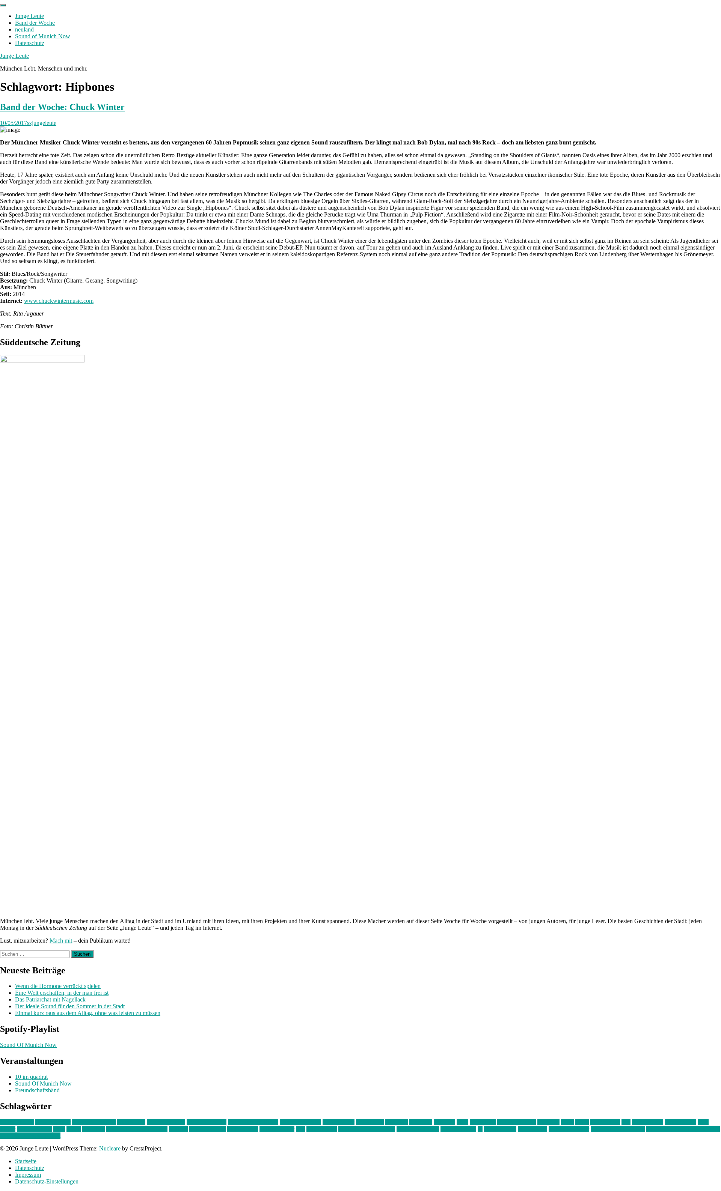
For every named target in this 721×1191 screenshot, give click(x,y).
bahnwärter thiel (166, 1122)
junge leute (483, 1122)
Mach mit (61, 940)
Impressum (28, 1174)
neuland (24, 29)
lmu (625, 1122)
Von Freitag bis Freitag (618, 1129)
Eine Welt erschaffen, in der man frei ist (62, 992)
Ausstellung (131, 1122)
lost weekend (647, 1122)
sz (480, 1129)
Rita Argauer (321, 1129)
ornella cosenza (207, 1129)
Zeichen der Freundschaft (30, 1135)
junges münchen (516, 1122)
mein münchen (34, 1129)
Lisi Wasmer (605, 1122)
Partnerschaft (242, 1129)
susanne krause (458, 1129)
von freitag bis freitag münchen (683, 1129)
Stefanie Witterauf (418, 1129)
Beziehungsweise (300, 1122)
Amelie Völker (53, 1122)
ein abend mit (338, 1122)
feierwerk (396, 1122)
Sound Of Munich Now (28, 1045)
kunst (567, 1122)
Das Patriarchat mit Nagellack (50, 999)
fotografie (420, 1122)
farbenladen (370, 1122)
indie (462, 1122)
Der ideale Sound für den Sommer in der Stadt (70, 1006)
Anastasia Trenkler (94, 1122)
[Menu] (3, 5)
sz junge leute (500, 1129)
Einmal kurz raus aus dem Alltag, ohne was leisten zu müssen (87, 1013)
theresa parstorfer (569, 1129)
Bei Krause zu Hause (253, 1122)
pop (300, 1129)
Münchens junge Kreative (136, 1129)
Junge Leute (29, 16)
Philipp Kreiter (276, 1129)
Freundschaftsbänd (37, 1090)
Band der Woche (35, 23)
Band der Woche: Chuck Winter (62, 107)
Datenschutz (29, 43)
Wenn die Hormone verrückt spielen (58, 986)
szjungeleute (41, 123)
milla (59, 1129)
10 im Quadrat (17, 1122)
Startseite (25, 1161)
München (93, 1129)
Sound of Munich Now (42, 36)
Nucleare (110, 1148)
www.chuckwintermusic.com (59, 301)
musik (73, 1129)
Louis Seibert (680, 1122)
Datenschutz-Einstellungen (46, 1181)
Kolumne (548, 1122)
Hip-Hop (444, 1122)
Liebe (582, 1122)
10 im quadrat (31, 1077)
